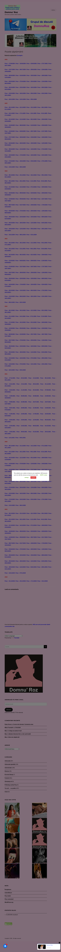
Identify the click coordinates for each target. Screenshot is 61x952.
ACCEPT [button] (33, 477)
